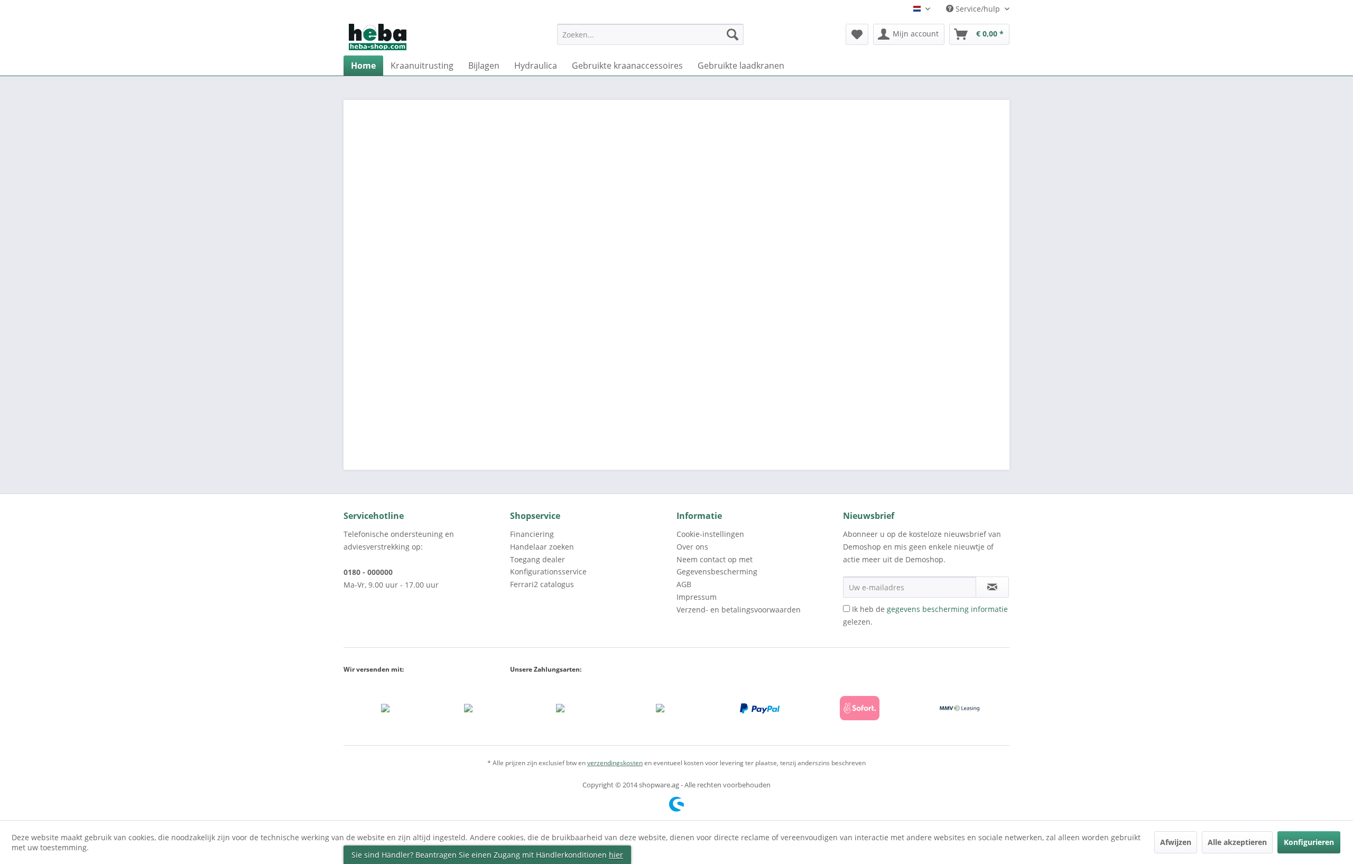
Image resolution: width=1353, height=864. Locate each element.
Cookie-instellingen (710, 534)
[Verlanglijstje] (857, 34)
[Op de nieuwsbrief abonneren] (992, 587)
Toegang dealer (537, 559)
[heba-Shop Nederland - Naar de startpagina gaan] (377, 37)
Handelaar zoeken (542, 547)
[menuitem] (650, 39)
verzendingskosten (615, 762)
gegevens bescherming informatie (947, 609)
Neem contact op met (714, 559)
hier (616, 855)
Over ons (692, 547)
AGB (683, 584)
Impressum (696, 597)
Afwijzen (1175, 842)
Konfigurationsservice (548, 571)
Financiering (532, 534)
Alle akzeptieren (1237, 842)
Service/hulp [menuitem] (977, 9)
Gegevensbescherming (716, 571)
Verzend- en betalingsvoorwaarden (738, 610)
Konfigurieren (1309, 842)
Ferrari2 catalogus (542, 584)
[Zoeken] (732, 34)
